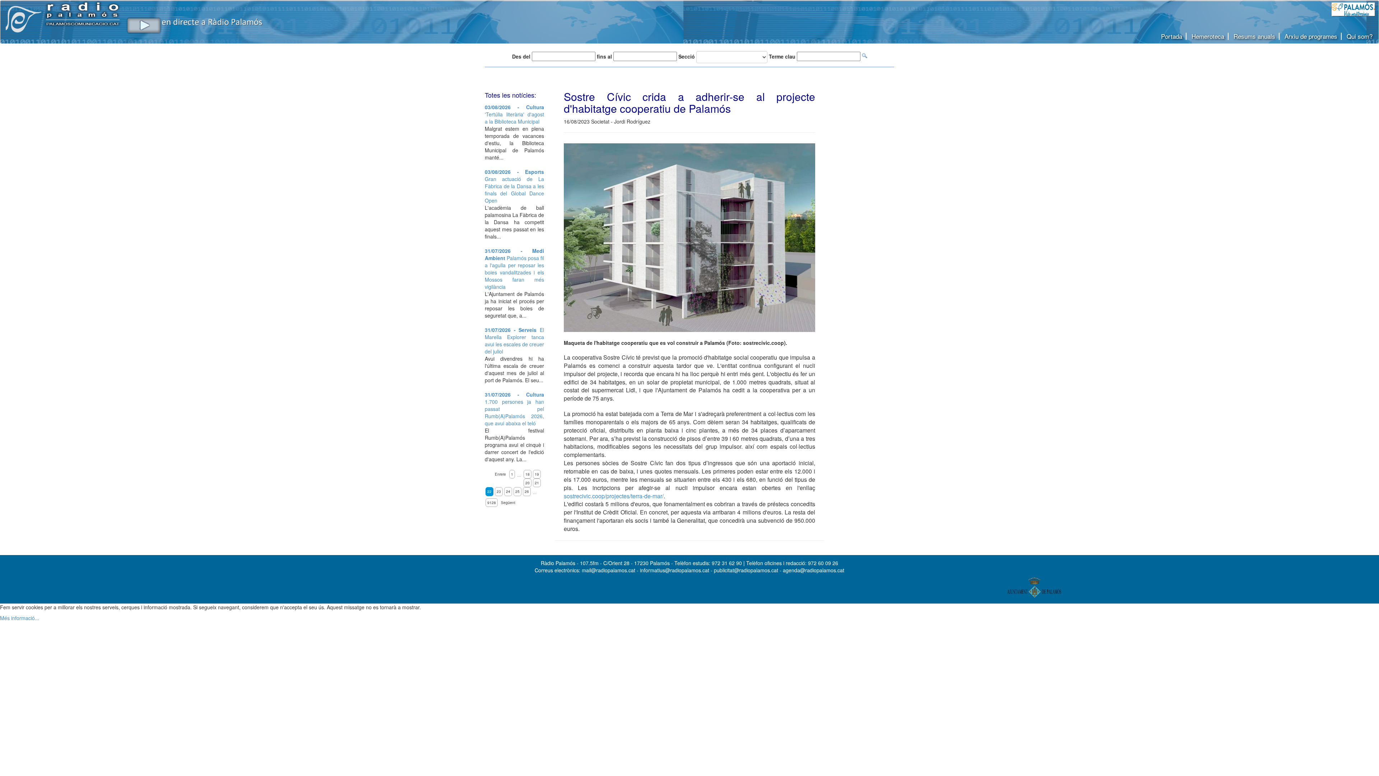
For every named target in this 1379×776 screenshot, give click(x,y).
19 (537, 474)
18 (527, 474)
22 (489, 491)
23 (499, 491)
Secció (686, 56)
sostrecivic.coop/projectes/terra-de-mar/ (614, 496)
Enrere (500, 474)
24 (508, 491)
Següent (508, 502)
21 (537, 482)
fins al (604, 56)
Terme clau (782, 56)
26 (527, 491)
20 (527, 482)
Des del (521, 56)
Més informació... (19, 618)
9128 (491, 502)
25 (517, 491)
